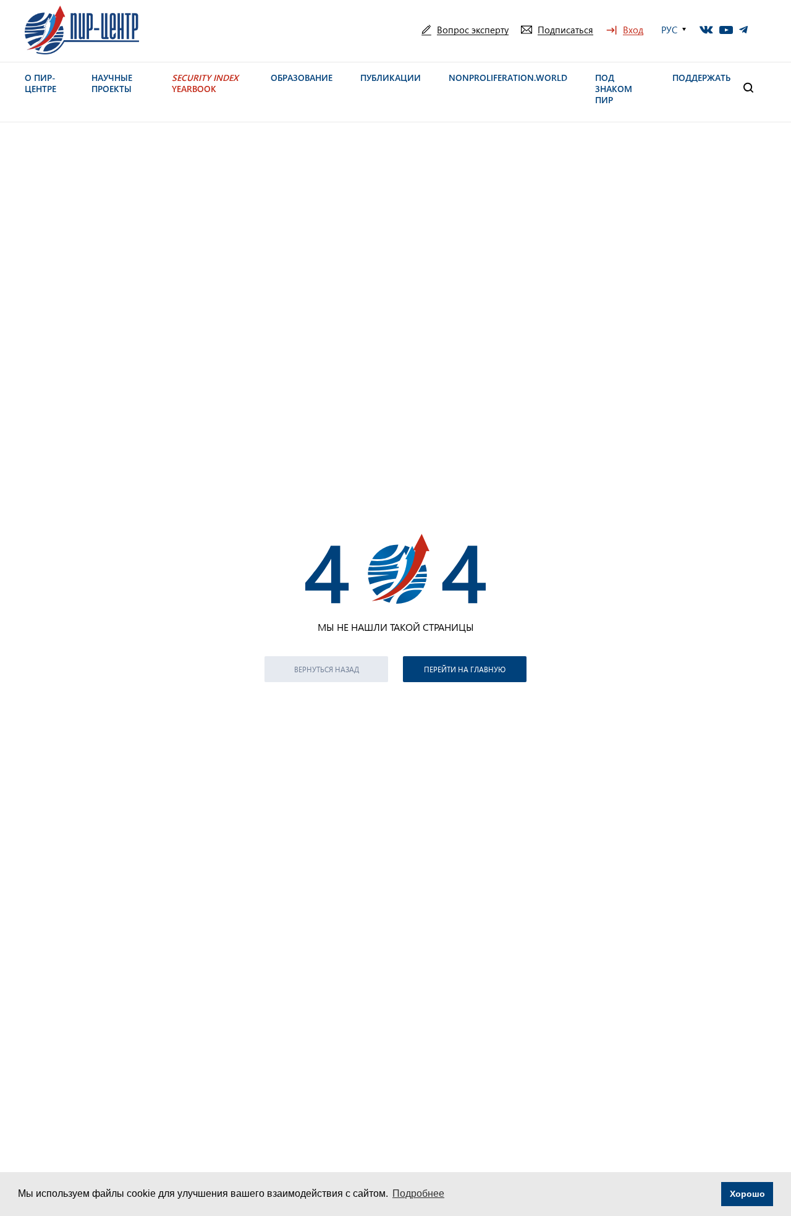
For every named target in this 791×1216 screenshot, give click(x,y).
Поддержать (701, 77)
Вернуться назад (326, 669)
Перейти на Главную (464, 669)
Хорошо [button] (747, 1194)
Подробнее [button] (418, 1193)
